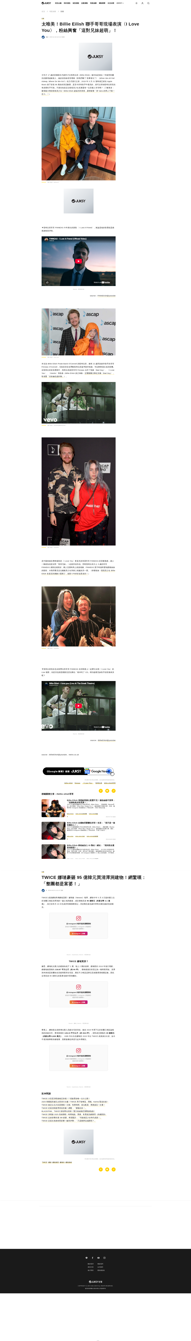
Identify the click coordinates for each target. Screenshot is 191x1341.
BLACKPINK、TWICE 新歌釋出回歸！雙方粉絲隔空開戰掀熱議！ (69, 1111)
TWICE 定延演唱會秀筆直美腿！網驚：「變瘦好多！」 (64, 1108)
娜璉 (50, 1162)
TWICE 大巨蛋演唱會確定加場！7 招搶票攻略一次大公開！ (66, 1099)
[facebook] (93, 1258)
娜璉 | (75, 1023)
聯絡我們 (100, 1264)
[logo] (46, 3)
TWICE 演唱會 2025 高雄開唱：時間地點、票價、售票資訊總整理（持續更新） (74, 1114)
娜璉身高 (55, 1162)
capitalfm (56, 547)
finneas (77, 783)
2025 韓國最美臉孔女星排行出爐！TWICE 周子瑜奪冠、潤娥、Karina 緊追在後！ (75, 1102)
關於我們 (91, 1264)
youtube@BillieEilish (60, 425)
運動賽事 (102, 3)
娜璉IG (62, 1162)
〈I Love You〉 (88, 783)
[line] (87, 1258)
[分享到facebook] (101, 791)
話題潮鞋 (84, 3)
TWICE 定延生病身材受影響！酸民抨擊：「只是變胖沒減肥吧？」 (69, 1121)
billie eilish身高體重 (81, 814)
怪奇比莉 (99, 783)
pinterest (56, 182)
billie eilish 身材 (80, 836)
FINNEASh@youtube (107, 296)
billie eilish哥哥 (110, 783)
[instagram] (104, 1258)
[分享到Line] (107, 791)
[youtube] (98, 1258)
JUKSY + (120, 3)
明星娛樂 (93, 3)
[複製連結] (114, 791)
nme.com (56, 357)
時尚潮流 (67, 3)
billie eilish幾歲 (93, 814)
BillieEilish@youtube (107, 740)
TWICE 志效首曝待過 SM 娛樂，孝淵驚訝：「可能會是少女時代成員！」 (72, 1118)
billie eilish (68, 783)
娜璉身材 (68, 1162)
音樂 (43, 18)
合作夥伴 (100, 1267)
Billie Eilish (70, 814)
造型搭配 (76, 3)
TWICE (44, 1162)
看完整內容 (81, 289)
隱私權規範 (101, 1270)
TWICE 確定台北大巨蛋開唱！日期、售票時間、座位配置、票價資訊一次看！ (73, 1105)
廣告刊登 (91, 1267)
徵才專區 (91, 1270)
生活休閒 (111, 3)
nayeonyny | (75, 954)
